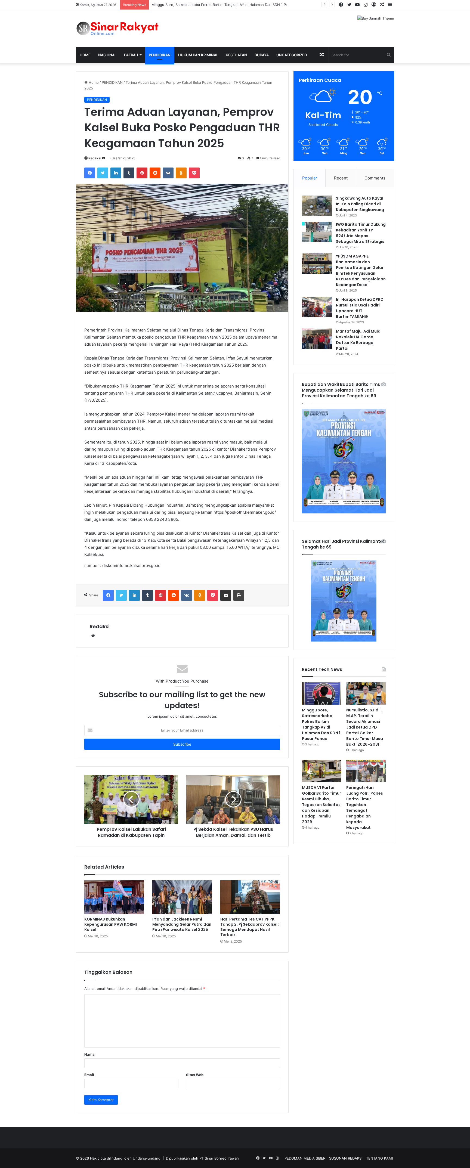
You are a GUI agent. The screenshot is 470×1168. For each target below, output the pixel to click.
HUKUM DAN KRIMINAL (198, 55)
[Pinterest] (142, 173)
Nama (89, 1054)
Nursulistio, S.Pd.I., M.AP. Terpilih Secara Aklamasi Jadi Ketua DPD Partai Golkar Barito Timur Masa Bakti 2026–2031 (364, 727)
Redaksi (94, 158)
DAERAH (131, 55)
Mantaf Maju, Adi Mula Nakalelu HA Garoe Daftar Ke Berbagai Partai (358, 340)
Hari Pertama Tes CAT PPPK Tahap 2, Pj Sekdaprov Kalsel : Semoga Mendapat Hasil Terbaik (249, 926)
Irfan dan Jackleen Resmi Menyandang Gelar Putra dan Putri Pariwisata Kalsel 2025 (181, 924)
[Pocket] (194, 173)
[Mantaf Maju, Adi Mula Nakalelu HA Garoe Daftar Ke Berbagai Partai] (317, 339)
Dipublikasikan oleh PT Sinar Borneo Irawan (202, 1158)
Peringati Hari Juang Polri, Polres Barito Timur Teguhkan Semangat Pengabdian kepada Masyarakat (364, 807)
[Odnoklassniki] (181, 173)
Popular (309, 178)
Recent (341, 178)
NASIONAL (107, 55)
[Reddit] (155, 173)
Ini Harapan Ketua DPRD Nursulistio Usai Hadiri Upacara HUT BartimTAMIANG (360, 308)
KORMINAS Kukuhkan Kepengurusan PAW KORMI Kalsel (110, 924)
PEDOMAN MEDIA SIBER (305, 1158)
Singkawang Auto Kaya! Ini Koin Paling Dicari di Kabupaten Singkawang (360, 204)
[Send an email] (103, 158)
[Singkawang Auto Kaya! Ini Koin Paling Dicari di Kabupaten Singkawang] (317, 206)
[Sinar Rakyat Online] (126, 28)
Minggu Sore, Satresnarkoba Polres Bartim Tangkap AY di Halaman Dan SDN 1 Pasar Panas (227, 4)
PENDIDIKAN (160, 55)
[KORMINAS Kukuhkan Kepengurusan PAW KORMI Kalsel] (114, 897)
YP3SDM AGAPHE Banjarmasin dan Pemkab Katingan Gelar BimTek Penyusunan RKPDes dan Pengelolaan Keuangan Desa (361, 270)
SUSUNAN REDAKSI (345, 1158)
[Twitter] (102, 173)
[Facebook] (89, 173)
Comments (374, 178)
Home (85, 55)
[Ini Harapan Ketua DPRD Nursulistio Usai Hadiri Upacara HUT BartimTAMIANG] (317, 307)
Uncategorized (291, 55)
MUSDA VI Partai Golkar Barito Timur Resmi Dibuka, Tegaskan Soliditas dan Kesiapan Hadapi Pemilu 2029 (321, 805)
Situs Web (194, 1075)
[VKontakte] (168, 173)
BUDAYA (262, 55)
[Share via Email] (225, 595)
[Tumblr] (128, 173)
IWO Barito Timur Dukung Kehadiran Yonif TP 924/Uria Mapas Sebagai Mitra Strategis (361, 233)
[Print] (238, 595)
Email (89, 1075)
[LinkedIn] (115, 173)
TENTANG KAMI (379, 1158)
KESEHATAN (236, 55)
